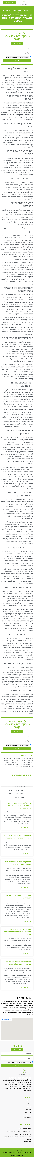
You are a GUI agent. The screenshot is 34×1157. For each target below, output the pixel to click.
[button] (31, 3)
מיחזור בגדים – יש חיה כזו (23, 1134)
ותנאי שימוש (9, 57)
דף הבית (28, 10)
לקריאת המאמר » (26, 827)
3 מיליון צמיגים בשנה (24, 1128)
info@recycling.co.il (17, 1155)
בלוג (24, 10)
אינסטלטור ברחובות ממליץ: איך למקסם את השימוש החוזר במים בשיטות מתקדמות (19, 805)
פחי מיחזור (27, 1142)
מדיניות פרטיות (16, 57)
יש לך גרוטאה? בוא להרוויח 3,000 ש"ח (19, 1131)
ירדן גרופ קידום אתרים (17, 1150)
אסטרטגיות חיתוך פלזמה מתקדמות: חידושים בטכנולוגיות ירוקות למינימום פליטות (17, 931)
